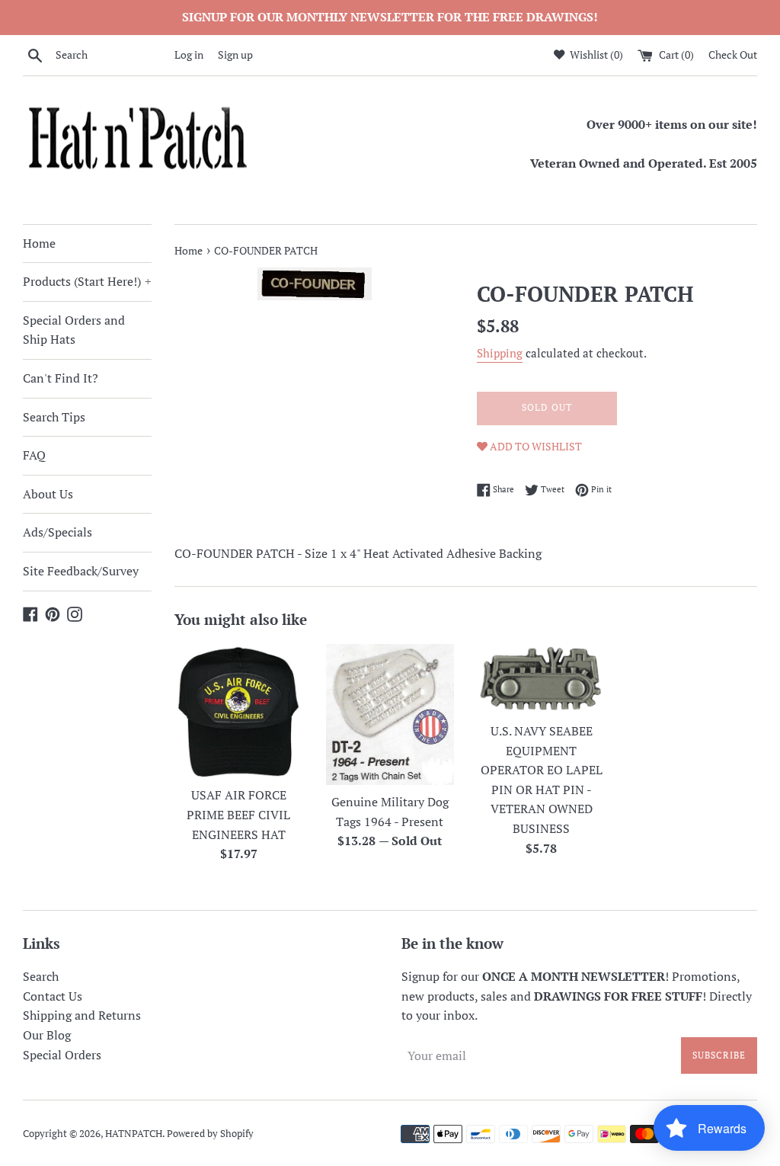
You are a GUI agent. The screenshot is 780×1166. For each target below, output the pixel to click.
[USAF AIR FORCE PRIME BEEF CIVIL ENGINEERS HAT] (238, 711)
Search (41, 976)
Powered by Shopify (210, 1133)
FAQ (34, 455)
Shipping (500, 352)
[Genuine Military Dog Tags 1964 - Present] (390, 714)
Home (39, 243)
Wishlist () (595, 54)
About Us (48, 493)
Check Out (732, 54)
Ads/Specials (57, 532)
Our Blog (47, 1035)
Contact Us (52, 996)
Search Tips (54, 416)
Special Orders (62, 1054)
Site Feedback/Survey (81, 570)
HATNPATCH (133, 1133)
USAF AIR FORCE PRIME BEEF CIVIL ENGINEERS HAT (238, 814)
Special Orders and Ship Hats (74, 330)
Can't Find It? (60, 378)
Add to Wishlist (535, 446)
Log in (188, 54)
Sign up (235, 54)
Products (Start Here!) (87, 281)
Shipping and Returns (82, 1015)
